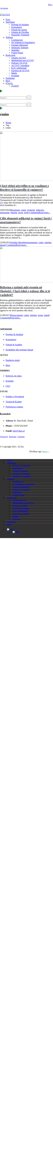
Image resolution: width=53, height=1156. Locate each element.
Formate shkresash (19, 45)
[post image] (26, 156)
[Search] (29, 98)
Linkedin (21, 437)
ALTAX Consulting (20, 65)
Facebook (4, 437)
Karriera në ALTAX (20, 70)
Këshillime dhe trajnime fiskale (19, 350)
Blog (8, 81)
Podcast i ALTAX (19, 63)
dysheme (31, 210)
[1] (28, 197)
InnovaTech (47, 451)
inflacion (40, 210)
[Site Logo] (5, 14)
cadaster (19, 315)
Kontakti (15, 75)
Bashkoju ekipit (13, 360)
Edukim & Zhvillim (20, 32)
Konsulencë (16, 27)
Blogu (13, 210)
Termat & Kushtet (14, 401)
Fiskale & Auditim (14, 344)
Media (14, 73)
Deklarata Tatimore (19, 47)
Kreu (8, 19)
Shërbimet (10, 22)
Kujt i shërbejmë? (19, 68)
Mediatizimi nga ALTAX (22, 60)
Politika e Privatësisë (15, 396)
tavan (20, 212)
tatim (46, 315)
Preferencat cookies (14, 407)
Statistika (15, 50)
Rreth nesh (10, 55)
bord (18, 210)
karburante (4, 212)
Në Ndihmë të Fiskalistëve (23, 42)
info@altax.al (19, 431)
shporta (14, 212)
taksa (2, 245)
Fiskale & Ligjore (19, 30)
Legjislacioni (17, 40)
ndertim (48, 242)
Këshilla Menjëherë (19, 242)
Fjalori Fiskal (17, 52)
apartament (32, 242)
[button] (4, 94)
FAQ (8, 386)
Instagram (12, 437)
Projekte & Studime (20, 24)
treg (26, 212)
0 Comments (33, 212)
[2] (1, 202)
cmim (23, 210)
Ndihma (9, 37)
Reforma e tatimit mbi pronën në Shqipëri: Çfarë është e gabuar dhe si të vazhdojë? (25, 291)
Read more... (44, 212)
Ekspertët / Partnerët (20, 35)
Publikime (10, 78)
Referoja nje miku (14, 376)
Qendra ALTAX (18, 58)
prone (40, 315)
